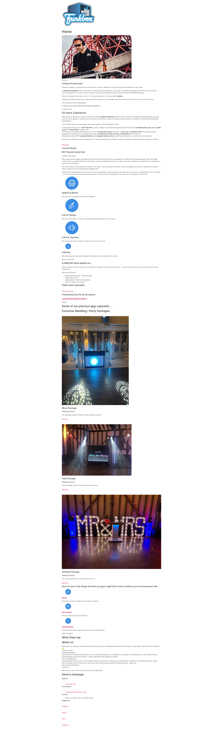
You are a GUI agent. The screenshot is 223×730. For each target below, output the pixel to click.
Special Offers (68, 627)
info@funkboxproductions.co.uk (75, 692)
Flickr (63, 719)
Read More (65, 145)
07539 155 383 (70, 684)
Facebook (65, 706)
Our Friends (67, 612)
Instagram (65, 725)
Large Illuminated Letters (74, 298)
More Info (65, 419)
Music (64, 598)
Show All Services (68, 291)
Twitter (64, 712)
